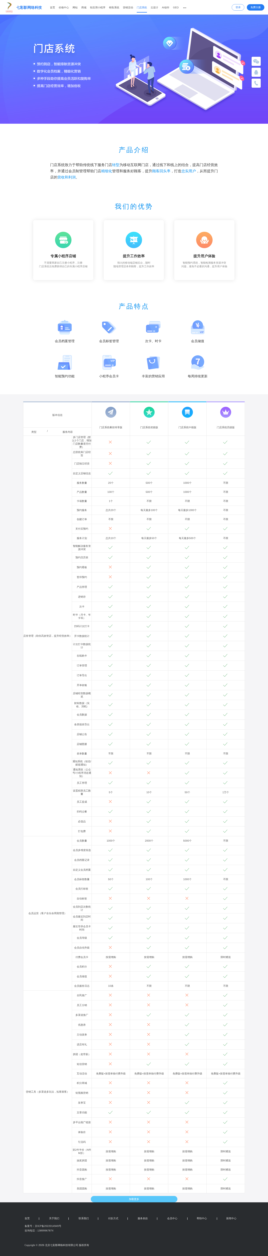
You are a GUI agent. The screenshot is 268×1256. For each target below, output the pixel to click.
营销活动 (128, 7)
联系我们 (88, 1218)
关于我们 (59, 1218)
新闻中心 (226, 1218)
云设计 (154, 7)
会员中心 (172, 1218)
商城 (83, 7)
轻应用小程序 (97, 7)
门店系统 (142, 7)
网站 (75, 7)
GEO (176, 7)
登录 (238, 7)
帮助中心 (197, 1218)
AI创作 (165, 7)
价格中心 (64, 7)
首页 (52, 7)
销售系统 (114, 7)
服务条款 (148, 1218)
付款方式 (118, 1218)
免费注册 (255, 7)
